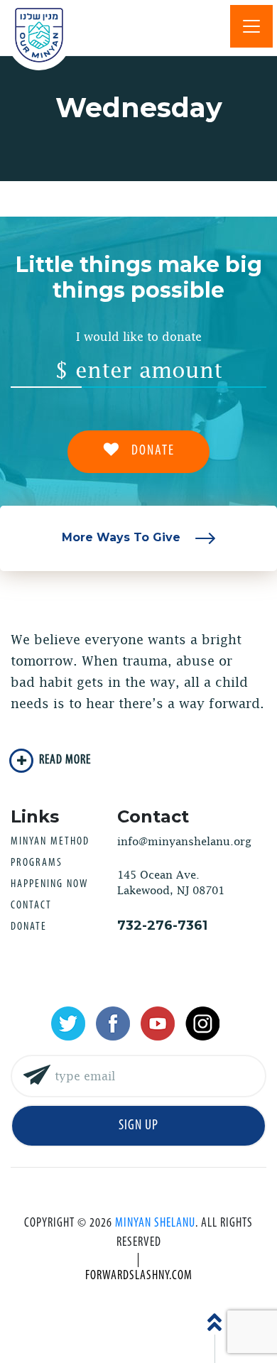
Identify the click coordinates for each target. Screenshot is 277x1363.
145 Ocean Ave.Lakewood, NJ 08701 (170, 883)
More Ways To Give (123, 537)
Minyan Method (50, 841)
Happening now (49, 884)
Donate (29, 927)
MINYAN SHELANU (155, 1223)
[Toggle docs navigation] (251, 26)
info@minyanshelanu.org (184, 841)
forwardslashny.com (138, 1276)
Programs (37, 863)
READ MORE (65, 760)
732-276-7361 (162, 925)
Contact (31, 905)
